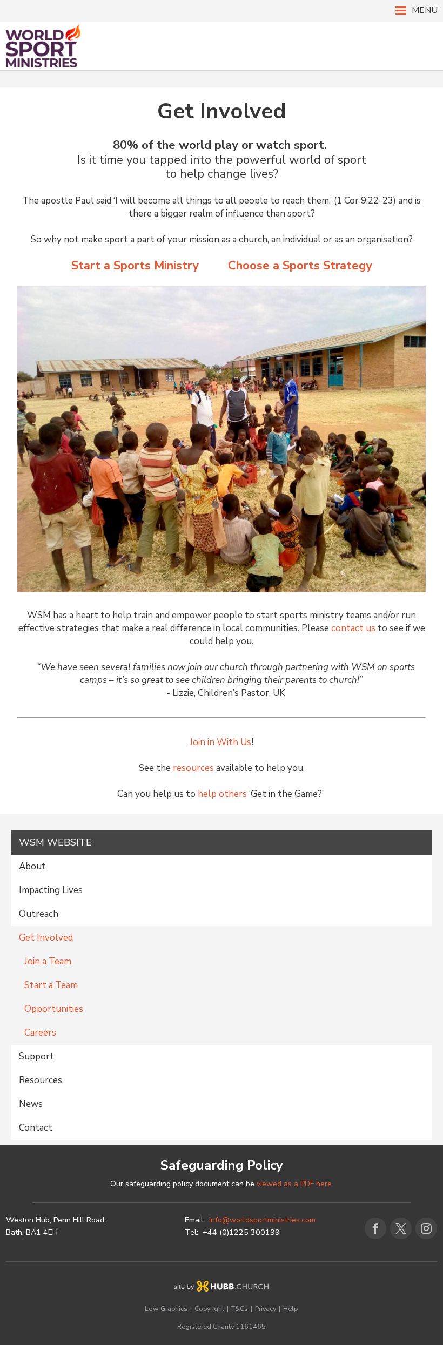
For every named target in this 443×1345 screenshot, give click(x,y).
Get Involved (46, 937)
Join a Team (47, 961)
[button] (221, 11)
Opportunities (53, 1009)
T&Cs (239, 1308)
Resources (40, 1080)
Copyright (209, 1308)
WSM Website (55, 842)
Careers (40, 1032)
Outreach (38, 914)
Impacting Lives (51, 890)
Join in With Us (220, 742)
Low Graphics (166, 1308)
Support (36, 1056)
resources (193, 768)
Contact (35, 1127)
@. (262, 1220)
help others (222, 794)
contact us (354, 628)
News (31, 1104)
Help (290, 1308)
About (32, 866)
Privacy (265, 1308)
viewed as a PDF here (294, 1184)
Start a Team (51, 985)
